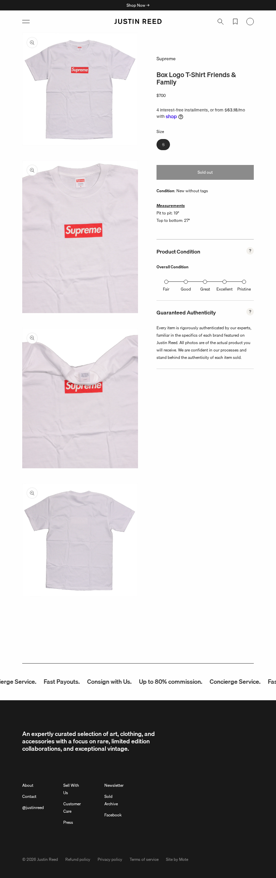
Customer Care (72, 807)
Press (68, 822)
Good (186, 289)
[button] (26, 21)
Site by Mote (177, 859)
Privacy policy (110, 859)
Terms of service (144, 859)
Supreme (166, 58)
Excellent (224, 289)
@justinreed (33, 807)
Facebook (113, 815)
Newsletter (114, 785)
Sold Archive (111, 800)
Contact (29, 796)
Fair (166, 289)
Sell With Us (71, 789)
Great (205, 289)
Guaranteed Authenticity (186, 312)
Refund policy (77, 859)
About (27, 785)
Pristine (244, 289)
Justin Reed (47, 859)
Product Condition (178, 251)
